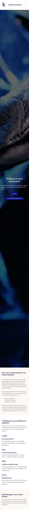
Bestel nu (14, 193)
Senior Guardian (15, 5)
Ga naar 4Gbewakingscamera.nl (14, 198)
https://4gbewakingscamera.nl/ (13, 188)
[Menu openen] (26, 5)
